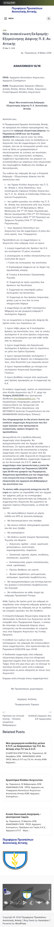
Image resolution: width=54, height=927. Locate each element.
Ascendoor (43, 920)
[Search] (48, 18)
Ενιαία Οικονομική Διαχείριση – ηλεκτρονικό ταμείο (23, 815)
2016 (4, 30)
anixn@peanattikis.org (24, 398)
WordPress (20, 923)
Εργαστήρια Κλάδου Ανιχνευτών (24, 780)
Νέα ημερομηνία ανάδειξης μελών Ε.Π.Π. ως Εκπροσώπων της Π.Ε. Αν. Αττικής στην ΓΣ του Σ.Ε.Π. (26, 746)
